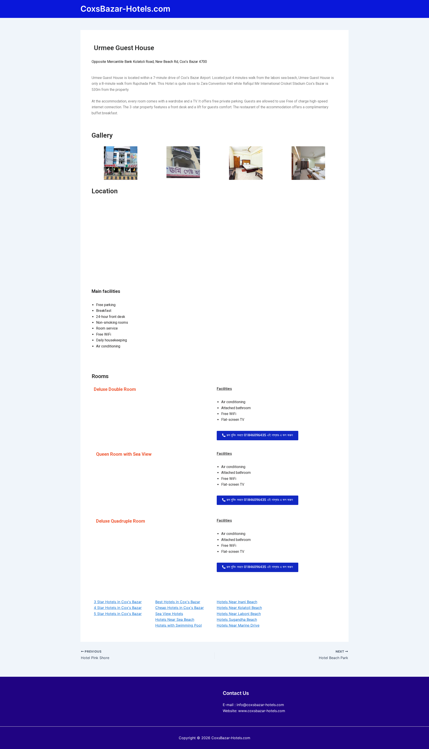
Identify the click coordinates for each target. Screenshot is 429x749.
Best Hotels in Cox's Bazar (177, 602)
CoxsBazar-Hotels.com (125, 9)
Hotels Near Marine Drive (238, 625)
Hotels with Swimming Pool (178, 625)
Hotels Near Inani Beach (237, 602)
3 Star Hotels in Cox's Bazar (118, 602)
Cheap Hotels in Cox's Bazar (179, 607)
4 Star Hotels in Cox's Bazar (118, 607)
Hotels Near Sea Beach (174, 619)
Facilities (224, 389)
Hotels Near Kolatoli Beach (239, 607)
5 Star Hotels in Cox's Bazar (118, 613)
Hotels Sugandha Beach (237, 619)
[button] (257, 435)
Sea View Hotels (169, 613)
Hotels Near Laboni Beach (239, 613)
